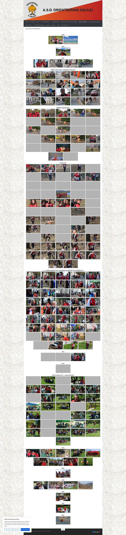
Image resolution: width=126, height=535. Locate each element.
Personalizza (8, 529)
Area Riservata (64, 25)
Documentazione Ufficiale (94, 21)
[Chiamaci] (97, 532)
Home (27, 21)
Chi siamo (32, 21)
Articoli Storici (29, 25)
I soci (37, 21)
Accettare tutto (25, 529)
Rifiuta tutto (16, 529)
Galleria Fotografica (83, 21)
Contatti (53, 25)
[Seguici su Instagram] (99, 532)
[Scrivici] (95, 532)
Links (58, 25)
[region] (17, 524)
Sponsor (48, 25)
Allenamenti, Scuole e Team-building (69, 21)
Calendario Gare (55, 21)
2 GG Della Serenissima (39, 25)
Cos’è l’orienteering (45, 21)
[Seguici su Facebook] (93, 532)
